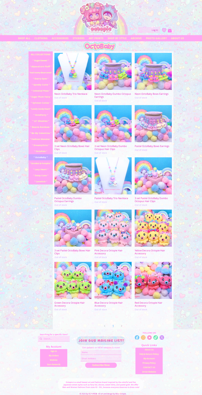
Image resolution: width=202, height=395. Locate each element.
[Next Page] (121, 326)
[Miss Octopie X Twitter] (162, 337)
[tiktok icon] (156, 337)
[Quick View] (73, 71)
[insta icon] (143, 337)
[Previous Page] (104, 326)
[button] (170, 29)
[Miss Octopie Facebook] (137, 337)
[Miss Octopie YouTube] (149, 337)
